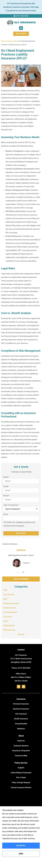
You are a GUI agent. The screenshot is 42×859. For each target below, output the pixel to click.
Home (3, 41)
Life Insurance (21, 714)
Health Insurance (21, 719)
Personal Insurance (21, 704)
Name (6, 477)
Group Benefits (21, 724)
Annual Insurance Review (21, 787)
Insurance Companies (21, 751)
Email (6, 486)
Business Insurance (21, 709)
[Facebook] (23, 686)
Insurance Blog (12, 41)
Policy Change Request (21, 782)
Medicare (21, 729)
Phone (6, 496)
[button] (21, 28)
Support (21, 768)
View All (21, 634)
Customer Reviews (21, 746)
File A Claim (21, 777)
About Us (21, 741)
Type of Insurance (11, 505)
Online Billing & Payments (21, 773)
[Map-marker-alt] (18, 686)
